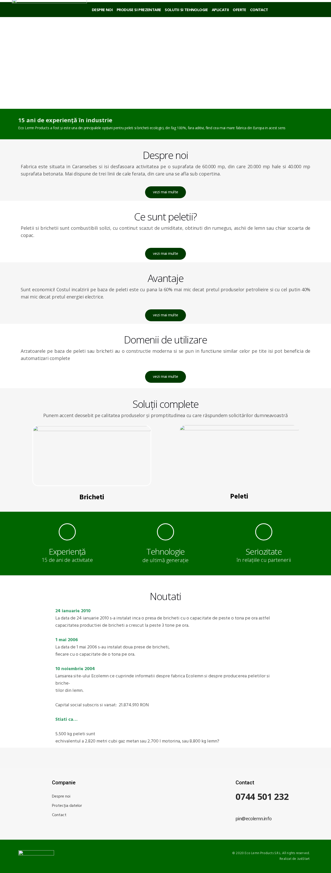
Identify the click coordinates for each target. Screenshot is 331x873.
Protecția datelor (67, 805)
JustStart (303, 859)
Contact (259, 9)
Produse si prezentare (139, 9)
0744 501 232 (262, 796)
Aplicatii (220, 9)
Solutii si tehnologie (186, 9)
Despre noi (102, 9)
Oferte (239, 9)
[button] (165, 192)
